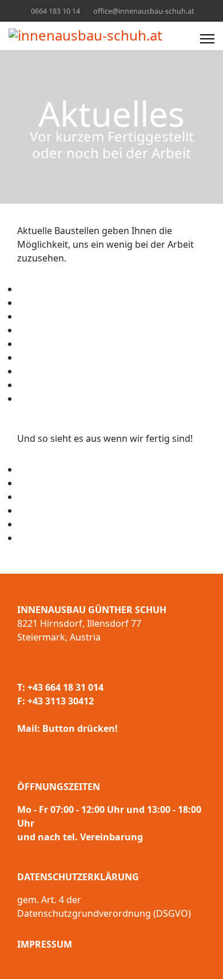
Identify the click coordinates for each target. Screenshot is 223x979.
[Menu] (207, 39)
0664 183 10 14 (55, 11)
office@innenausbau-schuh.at (143, 11)
